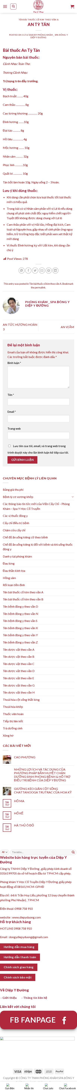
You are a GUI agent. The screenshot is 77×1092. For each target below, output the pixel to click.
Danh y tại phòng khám (17, 556)
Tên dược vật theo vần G (19, 685)
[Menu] (5, 6)
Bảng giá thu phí (13, 489)
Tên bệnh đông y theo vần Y (20, 635)
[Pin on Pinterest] (49, 270)
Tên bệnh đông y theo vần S (20, 620)
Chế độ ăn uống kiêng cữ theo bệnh (25, 537)
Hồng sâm (9, 578)
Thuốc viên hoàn (13, 714)
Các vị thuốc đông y (15, 515)
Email (11, 411)
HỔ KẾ (18, 813)
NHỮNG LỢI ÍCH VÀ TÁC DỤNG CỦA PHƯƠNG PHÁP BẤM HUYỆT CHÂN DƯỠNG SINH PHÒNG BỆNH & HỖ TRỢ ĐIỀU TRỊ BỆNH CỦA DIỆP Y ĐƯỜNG (42, 775)
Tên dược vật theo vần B (18, 656)
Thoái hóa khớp (13, 706)
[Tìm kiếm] (13, 6)
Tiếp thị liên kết (13, 721)
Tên (10, 394)
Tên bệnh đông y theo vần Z (20, 642)
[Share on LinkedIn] (55, 270)
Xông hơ (8, 735)
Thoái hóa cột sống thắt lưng (21, 699)
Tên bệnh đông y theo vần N (20, 613)
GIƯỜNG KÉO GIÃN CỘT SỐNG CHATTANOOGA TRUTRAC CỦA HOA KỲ (43, 790)
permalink (40, 287)
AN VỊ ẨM (67, 327)
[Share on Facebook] (28, 270)
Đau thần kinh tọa (14, 570)
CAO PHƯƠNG (24, 757)
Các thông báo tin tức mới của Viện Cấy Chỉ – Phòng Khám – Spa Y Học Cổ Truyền (36, 506)
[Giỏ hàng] (72, 6)
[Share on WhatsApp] (22, 270)
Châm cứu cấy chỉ (14, 530)
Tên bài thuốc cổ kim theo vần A (38, 19)
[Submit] (73, 852)
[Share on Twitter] (35, 270)
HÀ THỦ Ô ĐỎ (24, 825)
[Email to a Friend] (42, 270)
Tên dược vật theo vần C (18, 664)
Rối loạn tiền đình (14, 585)
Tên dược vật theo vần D (19, 671)
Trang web (14, 428)
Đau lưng (9, 563)
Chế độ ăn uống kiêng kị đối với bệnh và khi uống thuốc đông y (38, 547)
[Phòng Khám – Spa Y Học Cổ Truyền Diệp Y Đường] (38, 6)
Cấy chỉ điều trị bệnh (16, 523)
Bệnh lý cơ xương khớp (18, 496)
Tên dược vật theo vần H (19, 692)
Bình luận (14, 362)
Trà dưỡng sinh (12, 728)
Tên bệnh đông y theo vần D (20, 606)
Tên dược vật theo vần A (18, 649)
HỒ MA (19, 801)
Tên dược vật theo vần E (18, 678)
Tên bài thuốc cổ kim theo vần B (23, 599)
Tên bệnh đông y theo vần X (20, 628)
